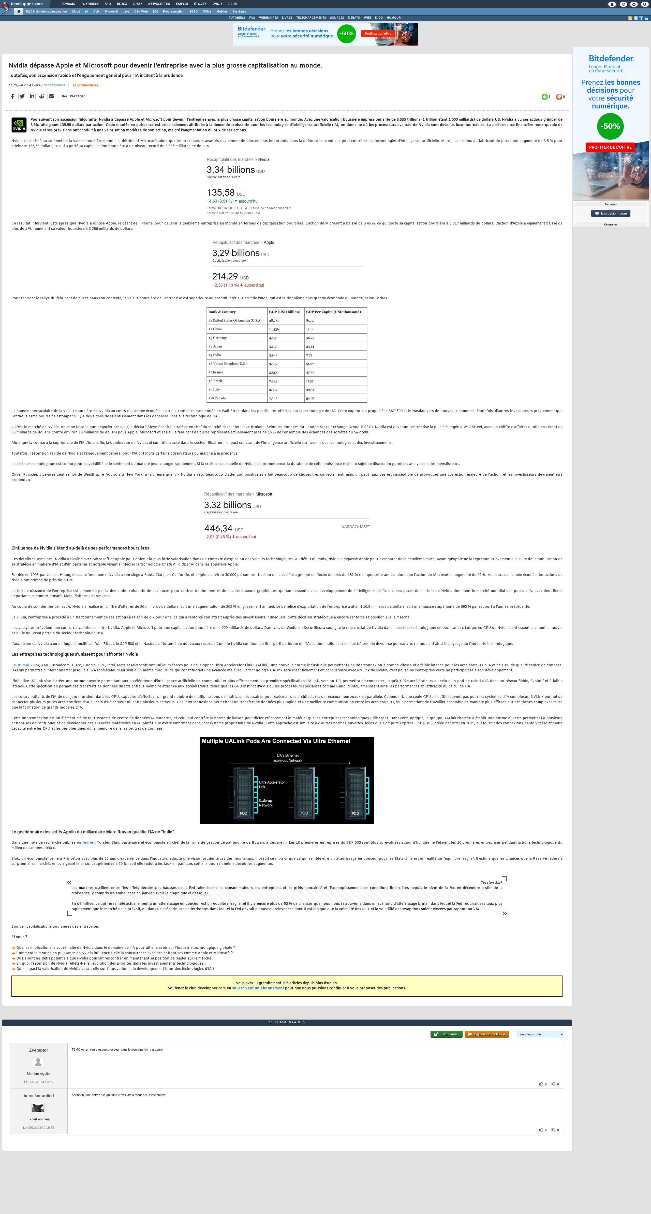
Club (232, 4)
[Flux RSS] (630, 18)
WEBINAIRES (268, 18)
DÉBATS (354, 18)
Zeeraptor (38, 1050)
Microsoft (111, 11)
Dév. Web (141, 11)
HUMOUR (394, 18)
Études (200, 4)
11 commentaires (85, 85)
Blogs (121, 4)
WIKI (367, 18)
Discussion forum (613, 213)
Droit (217, 4)
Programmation (173, 11)
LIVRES (287, 18)
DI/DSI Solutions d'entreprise (46, 11)
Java (126, 11)
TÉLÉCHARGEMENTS (311, 18)
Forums (68, 4)
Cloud (76, 11)
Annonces (57, 85)
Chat (137, 4)
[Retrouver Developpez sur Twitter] (636, 18)
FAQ (107, 4)
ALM (96, 11)
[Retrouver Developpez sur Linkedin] (646, 18)
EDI (155, 11)
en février (86, 842)
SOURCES (337, 18)
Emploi (181, 4)
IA (86, 11)
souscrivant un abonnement (258, 988)
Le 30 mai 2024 (25, 665)
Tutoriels (89, 4)
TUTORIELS (237, 18)
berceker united (39, 1096)
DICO (379, 18)
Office (207, 11)
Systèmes (239, 11)
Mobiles (222, 11)
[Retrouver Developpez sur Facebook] (641, 18)
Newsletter (158, 4)
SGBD (193, 11)
